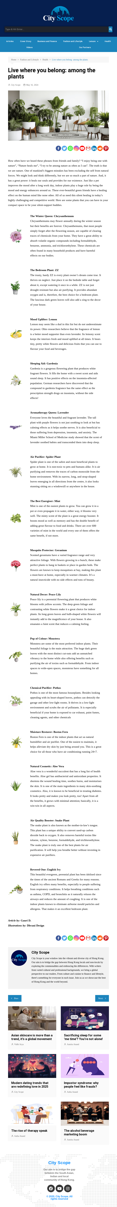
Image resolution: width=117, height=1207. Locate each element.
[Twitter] (64, 148)
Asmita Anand (73, 1044)
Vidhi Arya (19, 1044)
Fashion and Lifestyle (72, 41)
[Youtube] (82, 148)
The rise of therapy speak (29, 1130)
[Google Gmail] (88, 148)
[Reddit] (100, 148)
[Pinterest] (106, 148)
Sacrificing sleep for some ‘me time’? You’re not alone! (83, 1037)
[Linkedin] (94, 148)
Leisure (92, 41)
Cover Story (25, 41)
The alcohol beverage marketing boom (79, 1132)
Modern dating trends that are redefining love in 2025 (29, 1084)
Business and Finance (47, 41)
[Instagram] (76, 148)
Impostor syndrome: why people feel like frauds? (81, 1084)
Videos (29, 47)
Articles (10, 41)
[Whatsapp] (70, 148)
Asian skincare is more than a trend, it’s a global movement (32, 1037)
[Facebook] (58, 148)
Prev (16, 998)
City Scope (15, 85)
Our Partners (85, 47)
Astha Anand (72, 1092)
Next (100, 998)
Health (108, 41)
